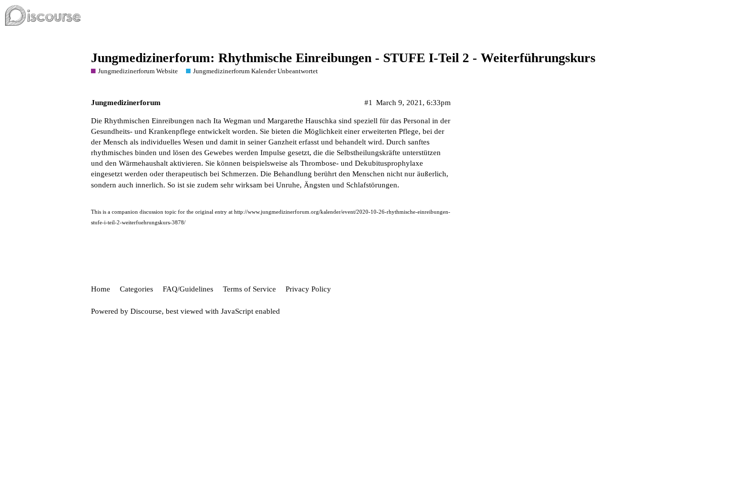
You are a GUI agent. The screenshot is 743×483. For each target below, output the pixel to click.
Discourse (146, 311)
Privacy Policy (308, 289)
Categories (136, 289)
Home (100, 289)
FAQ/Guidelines (188, 289)
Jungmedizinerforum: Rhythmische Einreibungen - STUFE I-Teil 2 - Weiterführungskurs (343, 58)
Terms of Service (249, 289)
